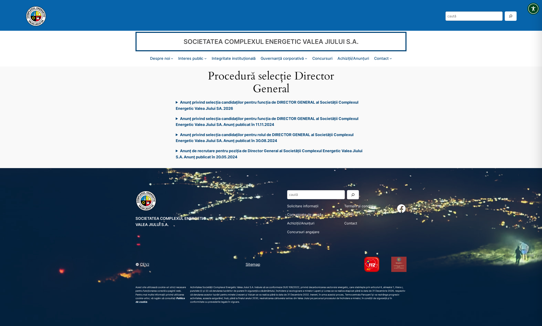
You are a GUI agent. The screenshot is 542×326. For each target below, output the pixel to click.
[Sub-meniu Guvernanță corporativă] (306, 58)
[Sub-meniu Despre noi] (172, 58)
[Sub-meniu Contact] (391, 58)
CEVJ (144, 264)
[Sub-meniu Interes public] (205, 58)
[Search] (511, 16)
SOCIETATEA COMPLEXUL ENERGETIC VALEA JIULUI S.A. (271, 41)
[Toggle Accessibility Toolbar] (533, 8)
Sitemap (253, 264)
